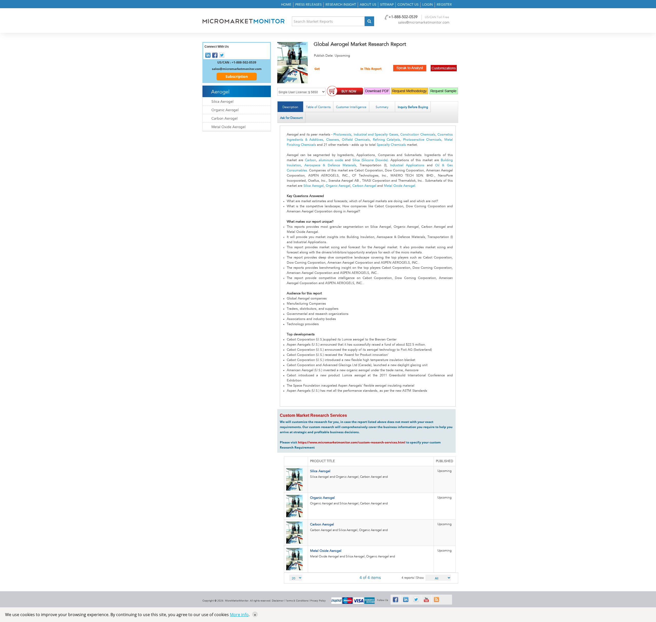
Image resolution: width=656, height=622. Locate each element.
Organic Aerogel (338, 186)
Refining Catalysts (386, 139)
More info (239, 614)
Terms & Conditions (296, 600)
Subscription (236, 76)
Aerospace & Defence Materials (330, 165)
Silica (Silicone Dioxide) (370, 160)
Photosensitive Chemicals (422, 139)
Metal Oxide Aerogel (399, 186)
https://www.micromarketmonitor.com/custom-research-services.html (351, 442)
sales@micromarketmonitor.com (423, 22)
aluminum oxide (331, 160)
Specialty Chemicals (391, 145)
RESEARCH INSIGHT (340, 4)
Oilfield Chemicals (356, 139)
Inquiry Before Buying (413, 107)
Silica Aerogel (313, 186)
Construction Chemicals (417, 134)
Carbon (310, 160)
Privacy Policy (318, 600)
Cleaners (332, 139)
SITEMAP (387, 4)
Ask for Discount (291, 117)
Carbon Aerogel (364, 186)
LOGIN (427, 4)
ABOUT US (368, 4)
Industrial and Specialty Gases (376, 134)
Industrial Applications (407, 165)
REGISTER (444, 4)
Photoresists (342, 134)
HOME (286, 4)
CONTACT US (407, 4)
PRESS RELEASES (308, 4)
